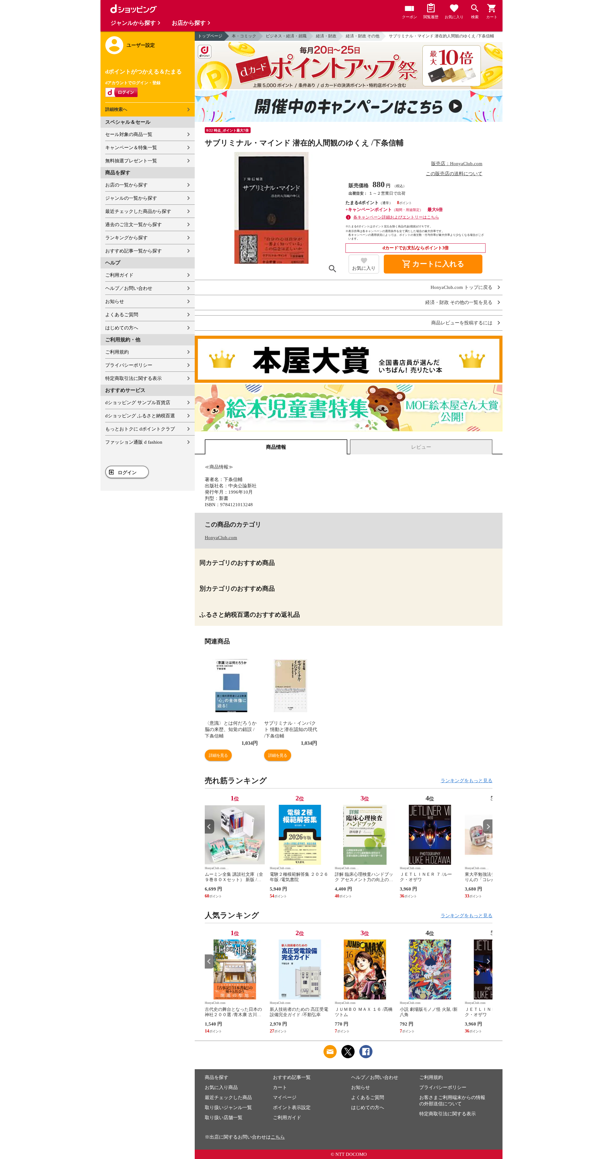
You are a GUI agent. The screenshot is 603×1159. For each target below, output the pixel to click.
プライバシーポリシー (128, 365)
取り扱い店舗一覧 (223, 1117)
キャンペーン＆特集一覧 (131, 147)
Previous (209, 827)
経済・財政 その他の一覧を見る (458, 302)
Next (487, 827)
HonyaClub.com (221, 537)
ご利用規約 (117, 352)
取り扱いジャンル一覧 (228, 1107)
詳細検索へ (116, 109)
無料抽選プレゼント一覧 (131, 160)
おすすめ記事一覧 (292, 1077)
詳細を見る (218, 755)
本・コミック (244, 36)
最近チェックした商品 (228, 1097)
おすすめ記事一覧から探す (133, 250)
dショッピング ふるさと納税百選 (140, 415)
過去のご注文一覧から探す (133, 224)
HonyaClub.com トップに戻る (461, 287)
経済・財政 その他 (362, 36)
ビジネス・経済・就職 (286, 36)
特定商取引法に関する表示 (133, 378)
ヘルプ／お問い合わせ (128, 288)
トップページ (210, 36)
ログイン (127, 472)
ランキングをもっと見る (466, 780)
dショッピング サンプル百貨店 (137, 402)
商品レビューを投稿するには (461, 323)
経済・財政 (326, 36)
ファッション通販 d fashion (133, 442)
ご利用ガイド (119, 275)
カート (280, 1087)
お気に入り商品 (221, 1087)
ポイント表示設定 (292, 1107)
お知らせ (114, 301)
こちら (278, 1137)
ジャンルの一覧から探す (131, 198)
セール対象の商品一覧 (128, 134)
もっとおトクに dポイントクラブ (140, 428)
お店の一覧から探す (126, 184)
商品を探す (216, 1077)
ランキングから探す (126, 237)
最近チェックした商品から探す (138, 211)
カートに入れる (433, 264)
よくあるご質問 (121, 314)
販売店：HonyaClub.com (456, 163)
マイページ (284, 1097)
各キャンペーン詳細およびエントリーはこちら (396, 217)
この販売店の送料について (454, 173)
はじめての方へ (121, 327)
